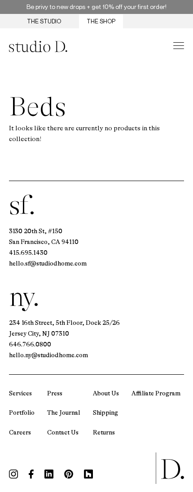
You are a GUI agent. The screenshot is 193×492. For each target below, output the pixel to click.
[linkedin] (48, 474)
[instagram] (13, 474)
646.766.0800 (30, 344)
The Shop (101, 21)
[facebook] (31, 474)
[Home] (38, 46)
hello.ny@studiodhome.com (48, 355)
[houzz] (88, 474)
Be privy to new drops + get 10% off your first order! (96, 6)
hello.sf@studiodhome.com (48, 263)
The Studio (44, 21)
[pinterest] (68, 474)
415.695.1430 (28, 252)
